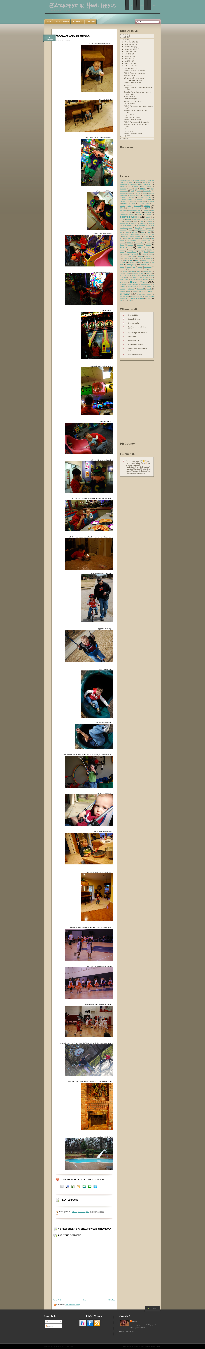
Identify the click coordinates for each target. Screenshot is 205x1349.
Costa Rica (132, 201)
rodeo (138, 271)
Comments (50, 1326)
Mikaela (134, 1321)
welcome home (124, 296)
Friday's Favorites (129, 217)
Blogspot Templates (155, 1346)
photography (131, 265)
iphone (132, 236)
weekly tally (140, 294)
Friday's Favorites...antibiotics (134, 73)
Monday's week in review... (133, 83)
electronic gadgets (139, 208)
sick (121, 275)
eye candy (146, 210)
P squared (128, 260)
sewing (141, 273)
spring (124, 277)
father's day (147, 212)
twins (123, 286)
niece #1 (122, 256)
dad (147, 203)
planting (128, 267)
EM (148, 208)
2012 (124, 37)
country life (141, 201)
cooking (122, 201)
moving (122, 252)
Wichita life (134, 296)
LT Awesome (142, 240)
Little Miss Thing (131, 240)
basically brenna (134, 319)
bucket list (130, 193)
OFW (152, 256)
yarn (125, 300)
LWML (150, 240)
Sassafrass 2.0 (133, 340)
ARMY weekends (145, 184)
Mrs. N (152, 252)
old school (126, 258)
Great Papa (138, 228)
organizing (149, 258)
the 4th (133, 279)
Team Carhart (124, 279)
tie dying (122, 284)
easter (129, 208)
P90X (137, 260)
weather (135, 291)
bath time (123, 188)
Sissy (133, 275)
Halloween (123, 230)
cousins (124, 204)
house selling (134, 234)
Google (141, 221)
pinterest (143, 264)
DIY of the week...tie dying (133, 80)
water (128, 291)
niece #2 (131, 256)
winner (146, 296)
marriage (149, 242)
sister (139, 275)
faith (152, 210)
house (149, 232)
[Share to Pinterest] (103, 1212)
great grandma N (142, 225)
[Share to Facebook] (101, 1212)
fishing (140, 214)
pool (134, 267)
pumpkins (131, 269)
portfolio (140, 267)
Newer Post (57, 1300)
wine (141, 296)
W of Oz (149, 288)
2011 (124, 39)
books (139, 191)
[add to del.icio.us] (62, 1187)
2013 (124, 35)
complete (148, 199)
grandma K (143, 223)
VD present (140, 288)
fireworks (131, 214)
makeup (122, 242)
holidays (134, 232)
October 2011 (129, 47)
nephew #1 (134, 254)
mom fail (131, 249)
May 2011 (128, 59)
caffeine (145, 193)
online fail (140, 258)
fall (123, 212)
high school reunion (140, 230)
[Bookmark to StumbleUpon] (84, 1187)
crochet (133, 203)
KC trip (146, 236)
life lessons (146, 238)
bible (130, 188)
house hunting (124, 234)
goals (135, 221)
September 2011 (130, 49)
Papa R (122, 262)
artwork (122, 186)
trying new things (145, 284)
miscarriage (123, 249)
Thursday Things (138, 282)
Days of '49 (137, 206)
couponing (151, 201)
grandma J (134, 223)
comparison (138, 199)
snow (144, 275)
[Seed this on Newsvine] (73, 1187)
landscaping (136, 238)
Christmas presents (144, 197)
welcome (149, 294)
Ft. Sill (122, 219)
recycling (125, 271)
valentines (131, 288)
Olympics (133, 258)
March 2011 (129, 63)
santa (128, 273)
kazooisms (132, 337)
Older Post (111, 1300)
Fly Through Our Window (137, 333)
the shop (145, 279)
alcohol (138, 182)
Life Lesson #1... (129, 131)
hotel (142, 232)
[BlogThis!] (96, 1212)
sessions (134, 273)
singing (127, 275)
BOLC (132, 191)
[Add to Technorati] (90, 1187)
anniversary (123, 184)
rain (146, 269)
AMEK (149, 182)
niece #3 (140, 256)
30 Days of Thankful (139, 180)
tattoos (135, 277)
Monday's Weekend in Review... (135, 71)
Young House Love (135, 354)
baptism (136, 186)
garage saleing (136, 219)
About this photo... (130, 96)
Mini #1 (124, 247)
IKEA (148, 234)
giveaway (128, 221)
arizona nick (133, 184)
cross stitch (141, 203)
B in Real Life (133, 315)
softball (151, 275)
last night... (128, 85)
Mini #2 (142, 247)
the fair (139, 279)
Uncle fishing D (132, 286)
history (127, 232)
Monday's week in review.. (73, 36)
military (148, 245)
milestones (140, 245)
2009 (124, 138)
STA (130, 277)
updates (149, 286)
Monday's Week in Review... (133, 134)
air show (129, 182)
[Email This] (94, 1212)
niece (150, 254)
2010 (124, 136)
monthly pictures (139, 249)
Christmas (147, 195)
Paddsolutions (136, 1346)
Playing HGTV (129, 115)
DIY (121, 208)
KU (121, 238)
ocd (146, 256)
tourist (129, 284)
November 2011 (130, 44)
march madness (139, 242)
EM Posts (123, 210)
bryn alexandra (133, 323)
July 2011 (128, 54)
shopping (148, 273)
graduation (149, 221)
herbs (130, 230)
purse (137, 269)
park (139, 262)
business (137, 193)
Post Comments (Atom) (72, 1305)
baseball (149, 186)
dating (129, 206)
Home (84, 1300)
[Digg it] (67, 1187)
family (129, 212)
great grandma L (128, 225)
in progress (125, 236)
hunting (142, 234)
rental (132, 271)
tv (153, 284)
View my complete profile (126, 1331)
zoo (130, 300)
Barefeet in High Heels (59, 1346)
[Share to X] (98, 1212)
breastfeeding (147, 191)
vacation (122, 288)
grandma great (124, 223)
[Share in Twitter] (95, 1187)
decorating (147, 206)
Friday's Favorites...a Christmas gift (136, 122)
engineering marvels (134, 210)
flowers (149, 214)
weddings (142, 291)
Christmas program (126, 199)
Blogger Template (145, 1346)
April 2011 (128, 61)
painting (144, 260)
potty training (148, 267)
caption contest (135, 195)
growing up (148, 228)
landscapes (127, 238)
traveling (135, 284)
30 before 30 (124, 180)
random (151, 269)
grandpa (151, 223)
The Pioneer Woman (135, 344)
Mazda (122, 245)
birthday (143, 189)
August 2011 (129, 51)
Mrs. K (146, 252)
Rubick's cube (147, 271)
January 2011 (129, 68)
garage (128, 219)
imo (153, 234)
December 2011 (130, 42)
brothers (122, 193)
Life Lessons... (129, 129)
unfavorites (142, 286)
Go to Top (152, 1309)
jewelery (138, 236)
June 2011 (128, 56)
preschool (123, 269)
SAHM (122, 273)
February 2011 (130, 66)
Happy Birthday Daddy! (132, 117)
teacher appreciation (145, 277)
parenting (131, 262)
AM (144, 182)
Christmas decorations (127, 197)
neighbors (125, 254)
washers (122, 291)
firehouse (123, 214)
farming (138, 212)
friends (148, 217)
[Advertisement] (129, 399)
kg (151, 236)
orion (121, 260)
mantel (129, 243)
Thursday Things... (130, 75)
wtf (121, 300)
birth (136, 188)
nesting (144, 254)
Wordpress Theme (127, 1346)
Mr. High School (131, 252)
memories (130, 245)
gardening (146, 219)
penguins (146, 262)
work (149, 298)
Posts (48, 1322)
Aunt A (129, 186)
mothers (149, 249)
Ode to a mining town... (132, 99)
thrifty (125, 282)
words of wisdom (137, 298)
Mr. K (140, 252)
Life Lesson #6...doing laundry (134, 78)
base (142, 186)
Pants (150, 260)
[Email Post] (91, 1212)
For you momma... (130, 104)
